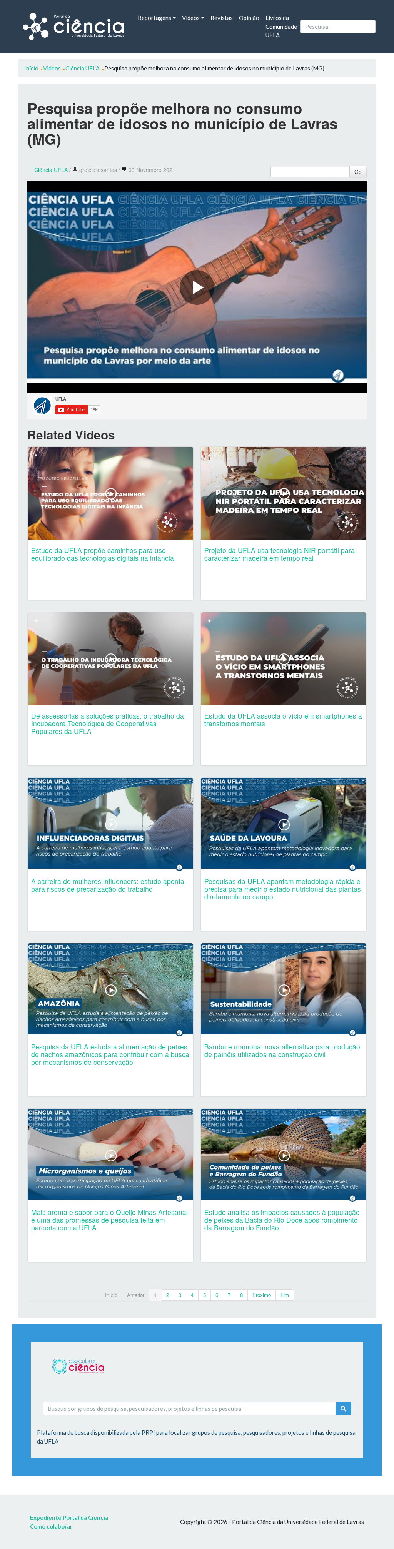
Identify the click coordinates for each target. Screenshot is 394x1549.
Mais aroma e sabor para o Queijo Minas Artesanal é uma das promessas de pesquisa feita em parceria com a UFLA (109, 1219)
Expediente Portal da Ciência (69, 1517)
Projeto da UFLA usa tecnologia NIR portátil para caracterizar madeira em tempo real (279, 554)
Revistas (221, 17)
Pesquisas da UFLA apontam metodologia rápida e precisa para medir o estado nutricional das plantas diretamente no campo (282, 888)
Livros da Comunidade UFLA (281, 26)
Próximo (261, 1294)
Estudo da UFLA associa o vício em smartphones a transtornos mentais (283, 719)
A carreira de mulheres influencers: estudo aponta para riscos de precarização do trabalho (107, 885)
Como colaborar (51, 1526)
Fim (284, 1294)
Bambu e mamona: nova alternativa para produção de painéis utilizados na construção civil (282, 1050)
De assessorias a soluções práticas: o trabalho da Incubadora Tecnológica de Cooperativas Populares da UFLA (107, 723)
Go (358, 171)
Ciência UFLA (51, 170)
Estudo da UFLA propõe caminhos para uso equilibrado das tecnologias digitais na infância (102, 554)
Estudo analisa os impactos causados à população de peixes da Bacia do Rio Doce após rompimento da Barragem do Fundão (282, 1219)
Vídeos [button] (191, 17)
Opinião (249, 17)
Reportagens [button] (154, 17)
